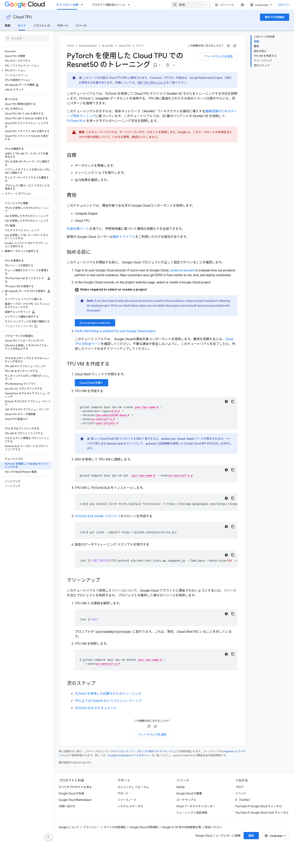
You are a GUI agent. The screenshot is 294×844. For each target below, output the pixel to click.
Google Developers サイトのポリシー (130, 755)
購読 (251, 835)
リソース (81, 25)
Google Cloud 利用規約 (144, 827)
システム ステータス (130, 806)
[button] (26, 70)
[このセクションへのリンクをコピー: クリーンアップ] (104, 580)
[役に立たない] (235, 46)
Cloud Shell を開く (91, 383)
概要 (7, 25)
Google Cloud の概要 (189, 793)
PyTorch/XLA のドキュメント (96, 708)
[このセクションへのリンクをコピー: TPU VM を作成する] (113, 364)
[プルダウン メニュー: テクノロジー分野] (83, 5)
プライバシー (91, 827)
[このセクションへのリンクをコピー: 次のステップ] (100, 683)
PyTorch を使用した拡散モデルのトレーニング (108, 694)
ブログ (239, 787)
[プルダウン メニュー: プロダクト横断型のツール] (130, 5)
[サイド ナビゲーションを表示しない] (48, 837)
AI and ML (108, 45)
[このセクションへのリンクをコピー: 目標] (80, 155)
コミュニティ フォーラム (133, 787)
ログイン (283, 4)
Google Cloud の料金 (71, 793)
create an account (182, 270)
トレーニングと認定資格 (191, 812)
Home (70, 45)
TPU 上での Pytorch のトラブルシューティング (108, 701)
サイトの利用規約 (115, 827)
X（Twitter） (243, 799)
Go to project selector (95, 323)
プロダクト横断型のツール (108, 5)
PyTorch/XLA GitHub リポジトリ (97, 516)
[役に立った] (229, 46)
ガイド (22, 25)
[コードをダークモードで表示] (226, 401)
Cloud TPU (22, 17)
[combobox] (191, 4)
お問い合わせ (67, 806)
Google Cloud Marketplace (75, 799)
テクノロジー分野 (67, 5)
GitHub (180, 787)
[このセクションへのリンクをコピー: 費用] (80, 195)
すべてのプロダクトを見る (75, 787)
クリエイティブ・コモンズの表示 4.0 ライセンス (144, 751)
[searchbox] (27, 38)
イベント (240, 793)
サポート (62, 25)
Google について (69, 827)
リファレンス (41, 25)
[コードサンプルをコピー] (233, 401)
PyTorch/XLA (76, 121)
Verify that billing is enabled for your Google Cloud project (115, 331)
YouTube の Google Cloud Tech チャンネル (262, 812)
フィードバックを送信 (219, 56)
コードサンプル (186, 799)
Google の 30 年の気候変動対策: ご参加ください (192, 827)
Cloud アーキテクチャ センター (195, 806)
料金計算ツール (78, 229)
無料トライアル (124, 237)
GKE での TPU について (151, 82)
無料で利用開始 (274, 17)
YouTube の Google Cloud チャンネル (258, 806)
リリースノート (127, 799)
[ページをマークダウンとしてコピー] (167, 65)
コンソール (227, 5)
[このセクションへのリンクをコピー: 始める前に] (95, 252)
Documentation (88, 45)
